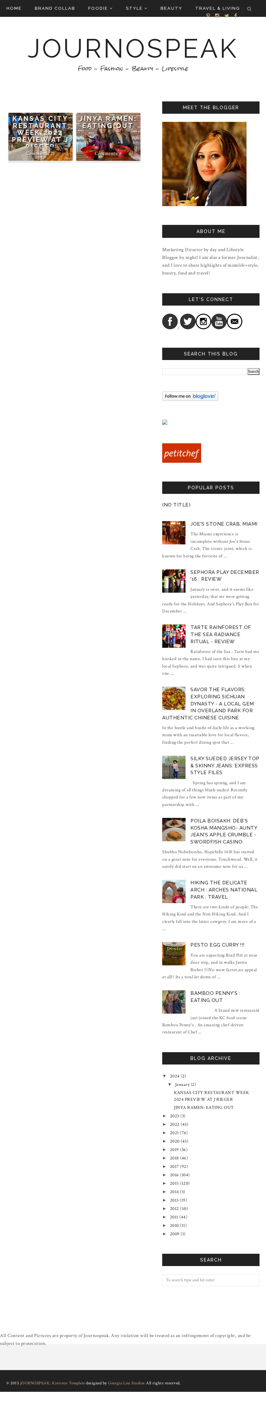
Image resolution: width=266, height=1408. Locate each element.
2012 (174, 1209)
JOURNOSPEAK (133, 48)
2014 (174, 1192)
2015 (174, 1183)
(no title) (176, 505)
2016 (174, 1175)
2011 (174, 1217)
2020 (175, 1141)
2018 (174, 1158)
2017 (174, 1166)
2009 (175, 1234)
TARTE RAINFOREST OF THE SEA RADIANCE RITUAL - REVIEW (220, 634)
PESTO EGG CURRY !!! (217, 945)
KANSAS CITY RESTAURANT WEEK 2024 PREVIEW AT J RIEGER (40, 133)
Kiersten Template (68, 1383)
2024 (175, 1076)
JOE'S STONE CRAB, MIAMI (224, 524)
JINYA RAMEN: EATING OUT (108, 122)
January (182, 1085)
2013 (174, 1200)
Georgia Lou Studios (126, 1383)
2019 (174, 1150)
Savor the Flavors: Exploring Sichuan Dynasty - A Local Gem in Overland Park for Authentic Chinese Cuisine (208, 703)
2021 (174, 1133)
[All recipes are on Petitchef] (181, 461)
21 (53, 153)
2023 (174, 1116)
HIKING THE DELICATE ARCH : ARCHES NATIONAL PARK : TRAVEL (223, 890)
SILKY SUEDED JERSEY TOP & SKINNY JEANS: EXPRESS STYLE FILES (225, 765)
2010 (174, 1225)
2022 (175, 1124)
